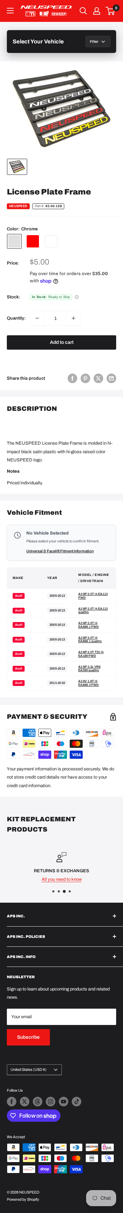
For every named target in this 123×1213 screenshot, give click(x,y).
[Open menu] (10, 10)
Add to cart (61, 342)
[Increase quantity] (73, 318)
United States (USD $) (28, 1069)
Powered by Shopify (23, 1199)
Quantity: (16, 318)
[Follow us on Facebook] (11, 1101)
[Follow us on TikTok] (76, 1101)
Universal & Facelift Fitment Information (60, 551)
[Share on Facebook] (72, 378)
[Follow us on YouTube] (63, 1101)
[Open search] (83, 11)
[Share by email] (111, 378)
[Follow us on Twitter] (24, 1101)
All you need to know (62, 879)
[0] (110, 11)
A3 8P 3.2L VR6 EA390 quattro (89, 668)
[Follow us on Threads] (37, 1101)
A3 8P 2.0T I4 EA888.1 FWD (88, 625)
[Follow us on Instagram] (50, 1101)
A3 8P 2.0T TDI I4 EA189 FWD (91, 654)
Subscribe (28, 1037)
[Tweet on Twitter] (98, 378)
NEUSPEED (18, 206)
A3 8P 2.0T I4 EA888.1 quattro (90, 639)
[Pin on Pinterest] (85, 378)
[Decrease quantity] (37, 318)
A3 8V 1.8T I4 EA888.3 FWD (88, 683)
